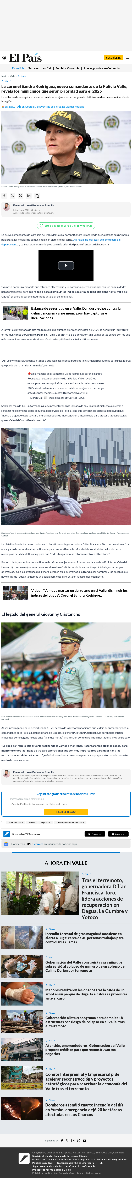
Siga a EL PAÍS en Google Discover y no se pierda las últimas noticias (44, 106)
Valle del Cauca (16, 822)
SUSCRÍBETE (113, 57)
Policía (32, 822)
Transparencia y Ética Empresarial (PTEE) (80, 1162)
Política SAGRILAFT (43, 1162)
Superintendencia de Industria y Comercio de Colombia (63, 1166)
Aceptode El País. (39, 804)
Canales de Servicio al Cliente (70, 1155)
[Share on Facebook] (4, 196)
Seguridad (45, 822)
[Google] (95, 834)
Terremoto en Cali (39, 68)
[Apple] (118, 834)
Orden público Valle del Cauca (70, 822)
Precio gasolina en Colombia (102, 68)
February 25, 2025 (74, 397)
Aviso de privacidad (84, 1159)
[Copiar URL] (37, 196)
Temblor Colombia (67, 68)
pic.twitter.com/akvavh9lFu (71, 392)
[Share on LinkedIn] (29, 196)
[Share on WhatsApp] (20, 196)
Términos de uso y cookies (112, 1159)
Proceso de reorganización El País (51, 1169)
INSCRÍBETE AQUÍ (66, 811)
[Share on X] (12, 196)
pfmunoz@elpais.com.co (89, 1173)
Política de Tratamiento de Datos (38, 803)
